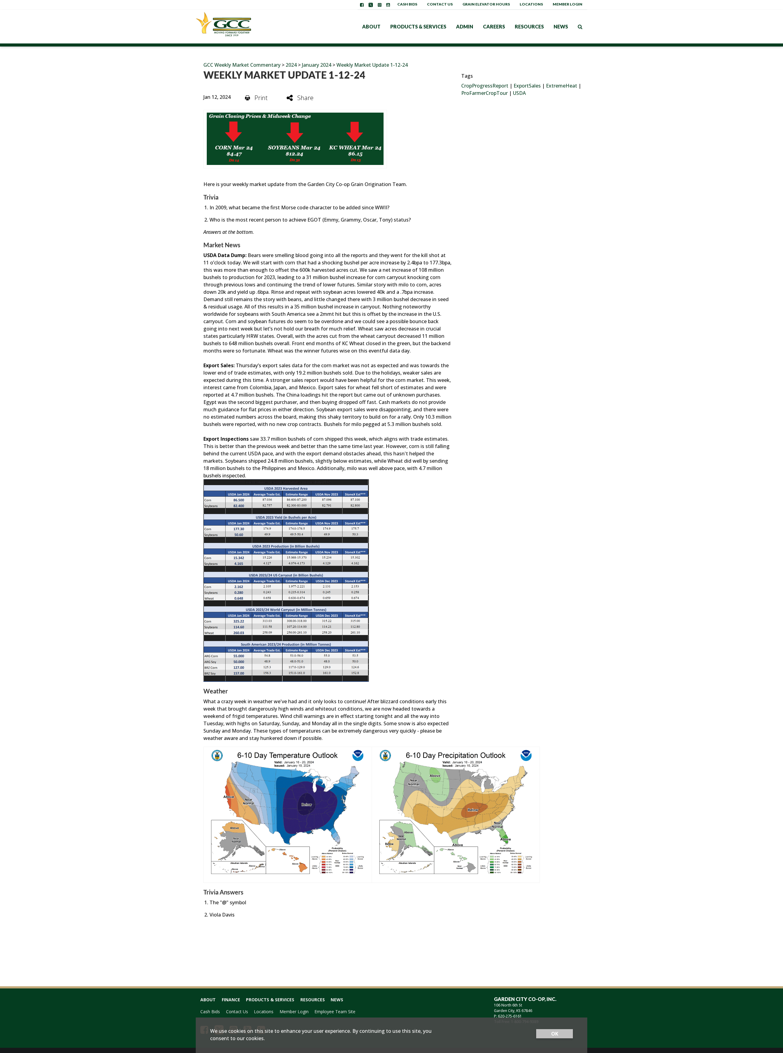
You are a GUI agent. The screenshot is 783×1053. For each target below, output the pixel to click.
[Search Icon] (580, 27)
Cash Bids (407, 4)
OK (554, 1033)
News (561, 26)
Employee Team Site (334, 1011)
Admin (464, 26)
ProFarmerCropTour (484, 93)
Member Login (567, 4)
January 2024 (316, 65)
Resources (529, 26)
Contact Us (440, 4)
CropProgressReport (484, 85)
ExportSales (527, 85)
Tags (467, 76)
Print (261, 98)
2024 (291, 65)
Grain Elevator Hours (486, 4)
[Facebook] (362, 4)
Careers (494, 26)
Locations (531, 4)
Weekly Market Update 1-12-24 (372, 65)
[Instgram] (379, 4)
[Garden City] (234, 26)
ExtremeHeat (561, 85)
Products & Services (418, 26)
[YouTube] (388, 4)
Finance (231, 1000)
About (371, 26)
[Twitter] (370, 4)
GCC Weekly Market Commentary (241, 65)
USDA (519, 93)
